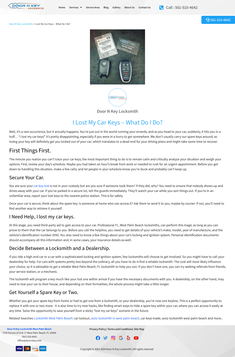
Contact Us (145, 7)
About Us (129, 7)
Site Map (139, 329)
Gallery (116, 7)
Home (62, 7)
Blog (106, 7)
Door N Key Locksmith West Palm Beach (29, 329)
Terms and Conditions (120, 329)
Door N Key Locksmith (20, 24)
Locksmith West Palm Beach (53, 318)
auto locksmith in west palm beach (115, 318)
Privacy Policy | (98, 329)
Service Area (93, 7)
